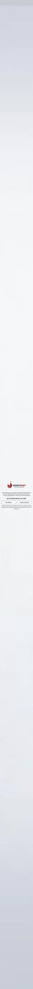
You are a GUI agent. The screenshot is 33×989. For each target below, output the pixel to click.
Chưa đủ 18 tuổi (24, 502)
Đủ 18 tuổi (9, 502)
